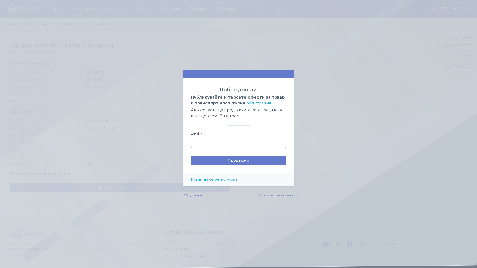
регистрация (258, 103)
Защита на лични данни (276, 195)
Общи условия (195, 195)
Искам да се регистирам (214, 179)
